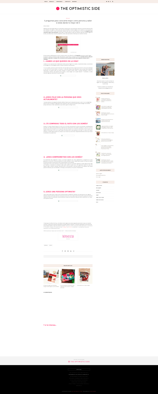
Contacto (67, 1)
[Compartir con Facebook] (62, 251)
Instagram (65, 227)
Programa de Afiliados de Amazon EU (79, 374)
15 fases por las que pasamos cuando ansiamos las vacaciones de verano (107, 120)
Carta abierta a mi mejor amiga (107, 132)
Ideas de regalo (99, 173)
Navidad (74, 1)
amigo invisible (99, 185)
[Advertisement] (68, 341)
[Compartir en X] (65, 251)
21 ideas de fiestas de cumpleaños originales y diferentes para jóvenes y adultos (106, 100)
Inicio (46, 1)
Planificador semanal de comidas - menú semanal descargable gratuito (106, 154)
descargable (98, 187)
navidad (97, 190)
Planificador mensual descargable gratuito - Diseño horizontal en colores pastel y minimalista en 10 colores (107, 161)
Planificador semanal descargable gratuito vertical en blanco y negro (107, 113)
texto (50, 245)
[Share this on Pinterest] (68, 251)
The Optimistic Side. (77, 391)
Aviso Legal (98, 176)
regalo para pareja (99, 199)
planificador (98, 192)
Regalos (51, 1)
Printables (59, 1)
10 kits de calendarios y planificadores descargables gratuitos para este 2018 (107, 140)
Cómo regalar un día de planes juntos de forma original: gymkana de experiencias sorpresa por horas (107, 147)
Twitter (70, 227)
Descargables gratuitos (101, 175)
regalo (68, 18)
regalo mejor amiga (100, 197)
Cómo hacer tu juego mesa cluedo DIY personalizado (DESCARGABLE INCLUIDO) (106, 107)
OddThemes (93, 391)
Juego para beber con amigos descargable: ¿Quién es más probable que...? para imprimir (107, 127)
